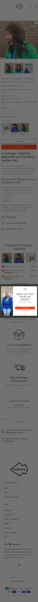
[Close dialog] (36, 287)
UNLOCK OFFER (25, 307)
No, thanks (25, 313)
